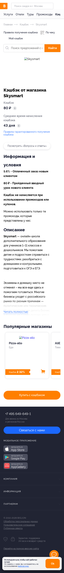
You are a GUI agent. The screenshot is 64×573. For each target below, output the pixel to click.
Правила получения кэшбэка (21, 32)
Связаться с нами (32, 430)
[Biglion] (7, 6)
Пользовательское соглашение (19, 525)
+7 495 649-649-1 (18, 414)
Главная (8, 24)
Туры (30, 14)
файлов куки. (23, 566)
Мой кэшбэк (15, 38)
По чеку (50, 32)
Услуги (8, 14)
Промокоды (44, 14)
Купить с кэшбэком (32, 395)
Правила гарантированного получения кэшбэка (27, 133)
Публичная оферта (13, 528)
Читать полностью (16, 311)
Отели (20, 14)
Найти (52, 48)
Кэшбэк (24, 24)
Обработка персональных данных (21, 521)
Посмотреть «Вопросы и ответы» (27, 145)
